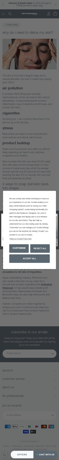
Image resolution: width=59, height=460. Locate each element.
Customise (19, 248)
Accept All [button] (29, 258)
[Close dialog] (56, 215)
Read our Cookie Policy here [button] (20, 239)
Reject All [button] (40, 248)
